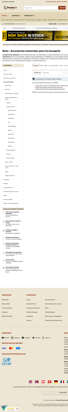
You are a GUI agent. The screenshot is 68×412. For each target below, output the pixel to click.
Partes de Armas (9, 19)
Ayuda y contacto (9, 1)
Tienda (4, 15)
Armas (3, 19)
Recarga (44, 19)
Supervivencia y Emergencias (53, 316)
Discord (7, 337)
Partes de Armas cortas (20, 19)
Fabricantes (28, 15)
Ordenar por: (37, 72)
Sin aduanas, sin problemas (13, 233)
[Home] (4, 28)
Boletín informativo (7, 316)
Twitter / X (48, 338)
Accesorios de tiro (52, 19)
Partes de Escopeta (30, 19)
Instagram (17, 338)
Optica (47, 308)
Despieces (15, 15)
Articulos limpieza (50, 312)
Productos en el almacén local (53, 320)
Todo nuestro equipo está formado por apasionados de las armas (14, 270)
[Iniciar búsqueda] (62, 7)
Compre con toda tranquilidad (13, 239)
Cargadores (39, 19)
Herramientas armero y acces (53, 304)
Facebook (27, 338)
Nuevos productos (7, 308)
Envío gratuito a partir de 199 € (56, 1)
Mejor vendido (6, 304)
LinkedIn (37, 338)
